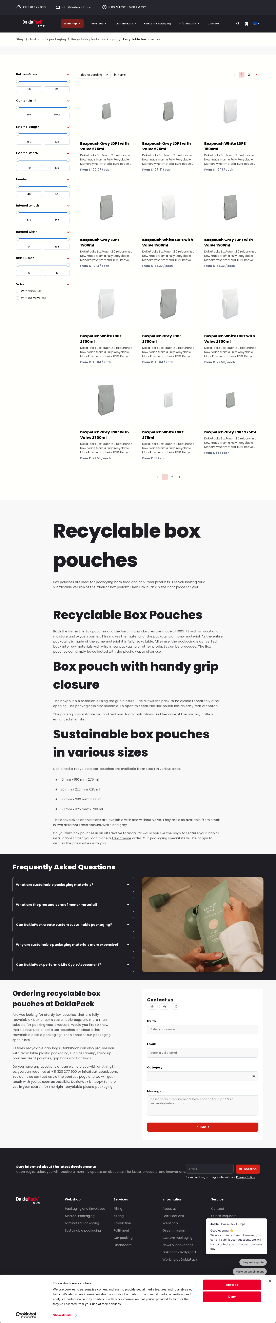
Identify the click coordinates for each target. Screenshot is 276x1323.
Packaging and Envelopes (85, 1208)
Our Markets (124, 23)
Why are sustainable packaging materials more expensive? (67, 944)
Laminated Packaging (82, 1223)
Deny (232, 1296)
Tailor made (121, 838)
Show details (62, 1315)
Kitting (119, 1216)
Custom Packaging (157, 23)
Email (151, 1044)
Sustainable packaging (49, 39)
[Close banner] (269, 1281)
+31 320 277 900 (34, 7)
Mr (152, 1006)
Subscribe (248, 1169)
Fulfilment (121, 1230)
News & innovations (177, 1245)
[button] (43, 74)
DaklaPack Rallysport (179, 1252)
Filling (118, 1208)
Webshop (70, 23)
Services (97, 23)
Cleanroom (123, 1245)
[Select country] (256, 23)
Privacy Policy (245, 1177)
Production (122, 1223)
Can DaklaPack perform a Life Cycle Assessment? (58, 964)
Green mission (173, 1230)
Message (154, 1091)
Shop (21, 39)
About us (169, 1208)
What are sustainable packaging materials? (54, 884)
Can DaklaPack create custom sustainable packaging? (64, 924)
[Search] (238, 23)
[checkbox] (43, 291)
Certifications (173, 1216)
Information (187, 23)
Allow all (232, 1284)
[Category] (202, 1076)
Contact (213, 23)
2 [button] (249, 75)
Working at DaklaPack (180, 1259)
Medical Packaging (80, 1216)
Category (154, 1067)
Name (152, 1021)
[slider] (17, 81)
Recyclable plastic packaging (95, 39)
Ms (165, 1006)
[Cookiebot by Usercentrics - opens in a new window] (26, 1315)
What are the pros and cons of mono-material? (57, 904)
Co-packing (123, 1237)
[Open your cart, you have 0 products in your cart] (246, 23)
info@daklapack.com (77, 7)
